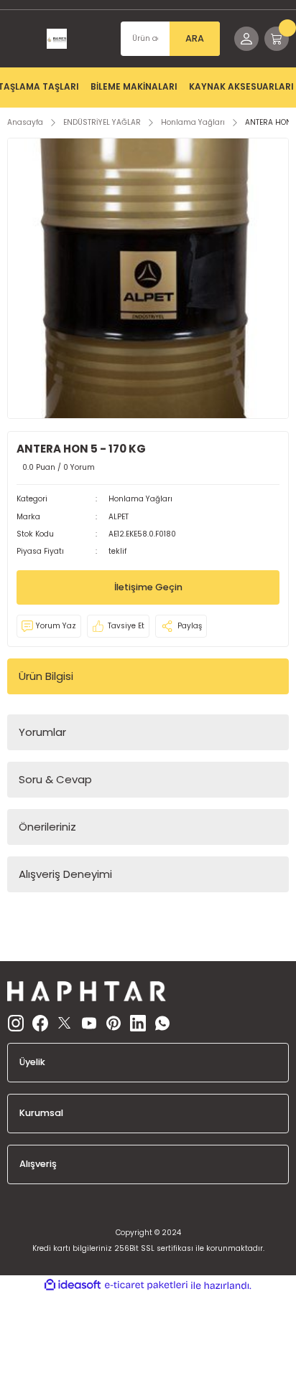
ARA (194, 38)
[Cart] (276, 39)
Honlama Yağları (140, 498)
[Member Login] (246, 39)
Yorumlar (42, 731)
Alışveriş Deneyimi (65, 874)
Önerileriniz (47, 826)
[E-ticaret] (146, 1285)
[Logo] (57, 39)
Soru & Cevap (55, 779)
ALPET (118, 516)
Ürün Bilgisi (46, 676)
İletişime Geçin (148, 587)
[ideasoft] (72, 1285)
